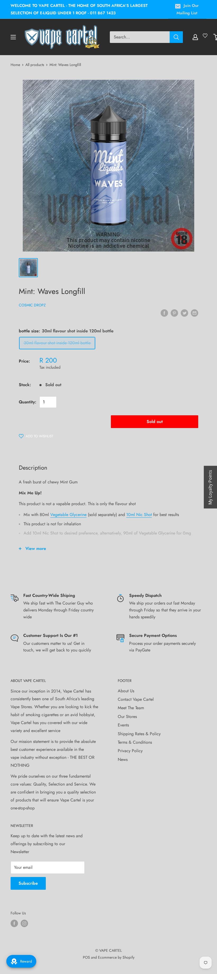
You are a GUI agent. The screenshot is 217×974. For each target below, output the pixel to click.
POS (86, 957)
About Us (126, 691)
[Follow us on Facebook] (14, 923)
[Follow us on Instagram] (24, 923)
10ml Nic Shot (139, 515)
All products (34, 64)
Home (15, 64)
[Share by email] (194, 313)
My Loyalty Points (210, 487)
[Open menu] (13, 37)
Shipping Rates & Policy (139, 734)
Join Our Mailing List (188, 9)
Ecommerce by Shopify (116, 957)
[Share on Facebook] (164, 313)
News (123, 759)
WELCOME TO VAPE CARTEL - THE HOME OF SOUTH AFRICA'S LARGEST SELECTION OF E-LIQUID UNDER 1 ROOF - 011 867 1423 (79, 9)
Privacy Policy (130, 751)
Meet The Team (131, 708)
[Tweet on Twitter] (184, 313)
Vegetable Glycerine (68, 515)
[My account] (195, 37)
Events (123, 725)
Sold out (155, 421)
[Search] (176, 37)
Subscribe (28, 883)
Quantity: (27, 402)
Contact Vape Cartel (136, 699)
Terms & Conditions (135, 742)
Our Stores (127, 716)
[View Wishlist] (206, 37)
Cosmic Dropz (32, 305)
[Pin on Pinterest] (174, 313)
